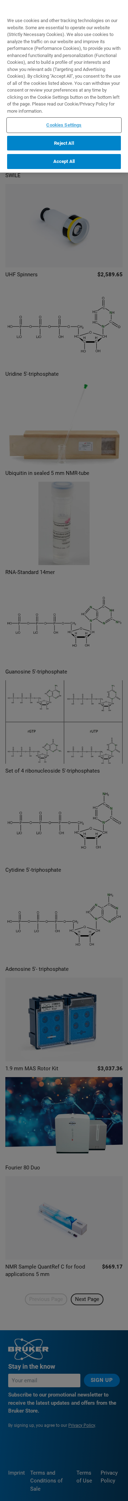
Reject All (64, 143)
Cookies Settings (63, 125)
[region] (64, 86)
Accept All (64, 161)
